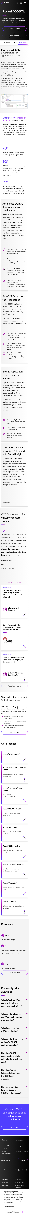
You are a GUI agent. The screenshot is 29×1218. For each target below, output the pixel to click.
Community (18, 1143)
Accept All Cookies (13, 1212)
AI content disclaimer (21, 1152)
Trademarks (5, 1185)
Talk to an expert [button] (14, 29)
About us (4, 1140)
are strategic (21, 166)
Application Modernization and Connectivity (14, 950)
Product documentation (6, 1153)
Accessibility (5, 1179)
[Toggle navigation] (25, 3)
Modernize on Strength (8, 940)
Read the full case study (8, 568)
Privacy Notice (18, 1176)
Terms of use (5, 1182)
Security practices (19, 1182)
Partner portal (19, 1140)
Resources (5, 1143)
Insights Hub (5, 1149)
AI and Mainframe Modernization (11, 954)
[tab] (11, 582)
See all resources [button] (14, 973)
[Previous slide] (9, 582)
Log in (23, 1160)
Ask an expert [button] (14, 1127)
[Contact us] (21, 3)
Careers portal (19, 1146)
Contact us (18, 1149)
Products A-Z (5, 1146)
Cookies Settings (9, 1206)
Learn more (6, 502)
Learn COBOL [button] (14, 35)
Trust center (5, 1176)
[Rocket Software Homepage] (5, 3)
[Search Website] (17, 3)
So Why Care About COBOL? (10, 968)
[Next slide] (20, 582)
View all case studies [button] (14, 686)
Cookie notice (18, 1179)
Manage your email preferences (20, 1186)
